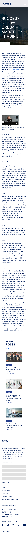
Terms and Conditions (10, 499)
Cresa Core (6, 490)
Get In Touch (7, 522)
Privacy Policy (7, 496)
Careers (5, 493)
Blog (9, 365)
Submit (4, 482)
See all (8, 348)
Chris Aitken (16, 70)
